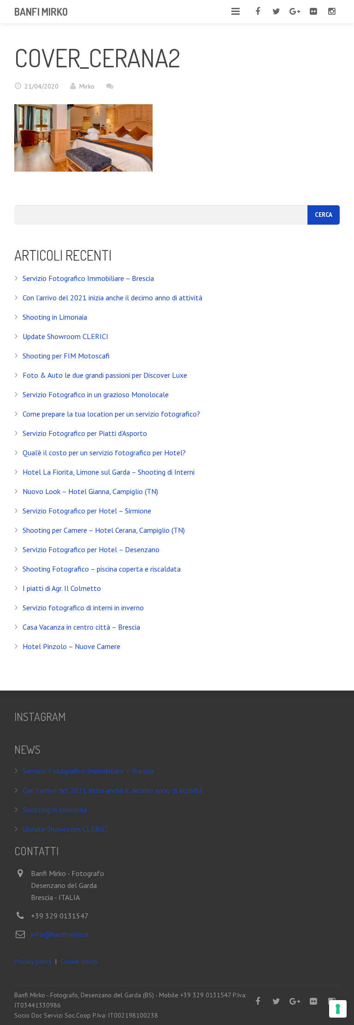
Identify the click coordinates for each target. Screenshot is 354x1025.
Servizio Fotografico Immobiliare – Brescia (88, 278)
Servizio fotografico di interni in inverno (83, 607)
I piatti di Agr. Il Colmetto (62, 588)
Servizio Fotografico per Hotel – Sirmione (87, 510)
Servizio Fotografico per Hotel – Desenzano (91, 549)
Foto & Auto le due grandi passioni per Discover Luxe (105, 375)
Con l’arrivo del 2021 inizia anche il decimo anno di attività (112, 297)
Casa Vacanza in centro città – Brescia (81, 627)
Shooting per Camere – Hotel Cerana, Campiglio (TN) (104, 530)
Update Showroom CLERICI (65, 336)
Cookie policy (79, 961)
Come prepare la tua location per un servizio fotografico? (111, 413)
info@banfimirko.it (60, 934)
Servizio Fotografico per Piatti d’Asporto (85, 433)
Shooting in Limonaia (55, 317)
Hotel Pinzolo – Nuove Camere (71, 646)
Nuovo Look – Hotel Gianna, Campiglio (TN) (90, 491)
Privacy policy (33, 961)
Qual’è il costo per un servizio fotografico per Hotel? (104, 452)
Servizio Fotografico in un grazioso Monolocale (96, 394)
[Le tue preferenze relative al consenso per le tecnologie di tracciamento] (338, 1009)
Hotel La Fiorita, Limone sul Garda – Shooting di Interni (109, 472)
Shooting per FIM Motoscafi (66, 355)
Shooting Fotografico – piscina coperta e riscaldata (102, 568)
